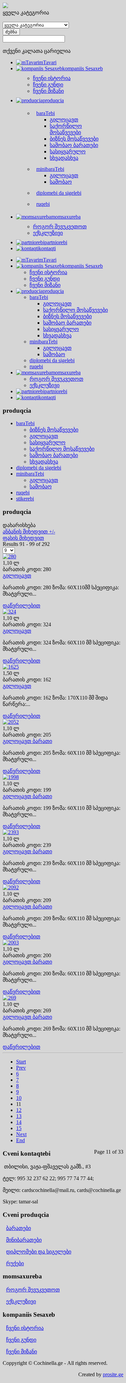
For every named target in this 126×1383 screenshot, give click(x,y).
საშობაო (41, 486)
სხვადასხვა (44, 461)
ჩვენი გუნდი (21, 1340)
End (20, 1140)
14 (19, 1122)
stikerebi (25, 498)
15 (19, 1128)
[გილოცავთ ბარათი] (11, 722)
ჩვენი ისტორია (25, 1328)
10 (19, 1098)
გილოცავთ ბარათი (27, 741)
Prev (21, 1068)
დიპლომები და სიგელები (38, 1252)
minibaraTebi (30, 474)
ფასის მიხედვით (23, 538)
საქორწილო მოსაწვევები (62, 449)
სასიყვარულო (48, 442)
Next (21, 1134)
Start (21, 1061)
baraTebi (25, 423)
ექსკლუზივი (21, 1301)
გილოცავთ (44, 436)
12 (19, 1110)
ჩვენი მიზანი (21, 1351)
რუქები (15, 1263)
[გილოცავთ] (9, 556)
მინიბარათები (24, 1240)
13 (19, 1116)
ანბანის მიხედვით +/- (29, 531)
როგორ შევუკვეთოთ (33, 1290)
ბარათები (18, 1228)
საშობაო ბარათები (54, 455)
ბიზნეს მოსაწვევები (54, 430)
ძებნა (11, 31)
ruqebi (23, 492)
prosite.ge (113, 1374)
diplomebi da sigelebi (38, 468)
